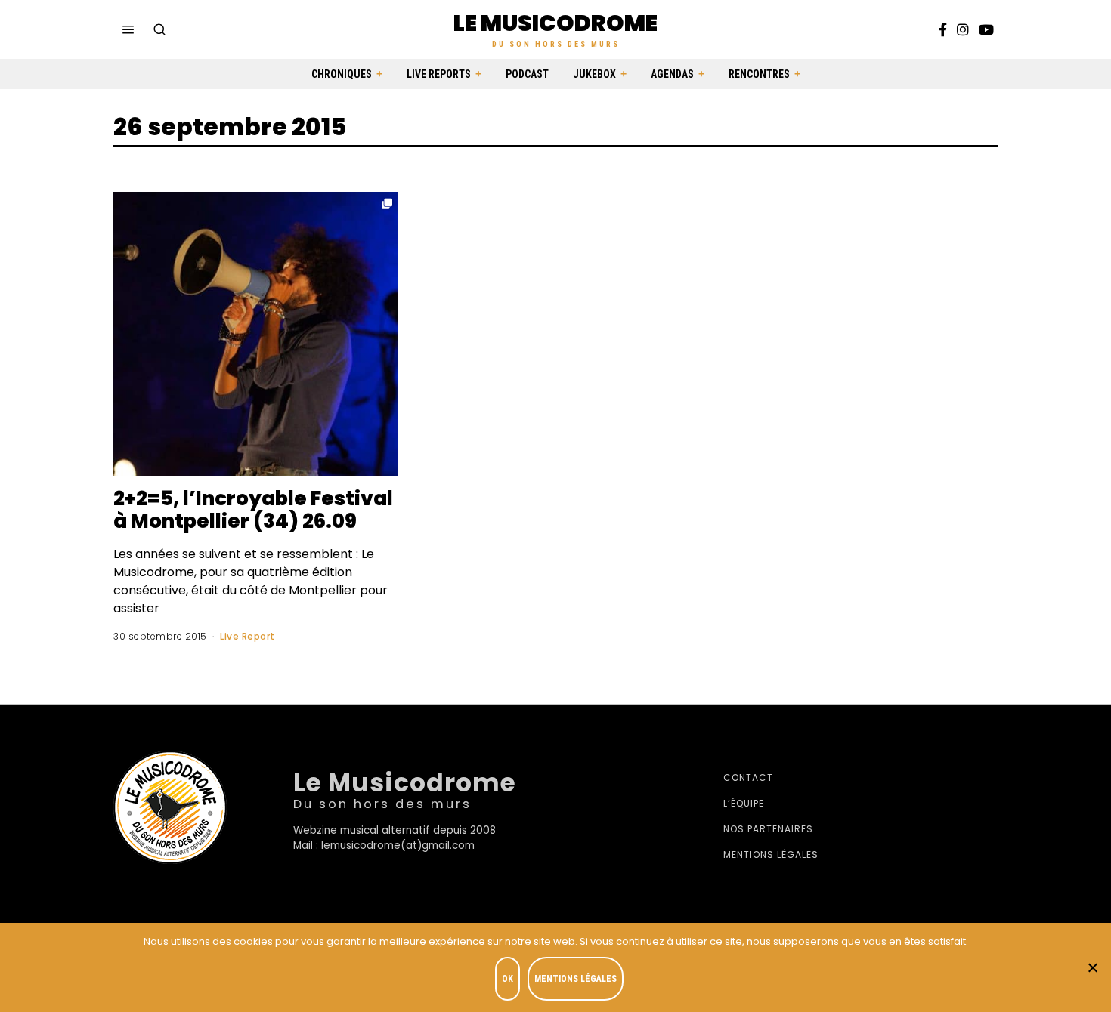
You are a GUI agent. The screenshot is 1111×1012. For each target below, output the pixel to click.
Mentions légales (771, 854)
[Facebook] (943, 29)
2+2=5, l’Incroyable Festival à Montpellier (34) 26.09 (253, 510)
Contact (748, 777)
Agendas (672, 74)
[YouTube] (986, 29)
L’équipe (743, 803)
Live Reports (439, 74)
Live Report (247, 636)
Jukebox (594, 74)
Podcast (527, 74)
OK (507, 978)
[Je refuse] (1092, 967)
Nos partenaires (768, 828)
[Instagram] (963, 29)
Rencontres (759, 74)
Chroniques (341, 74)
